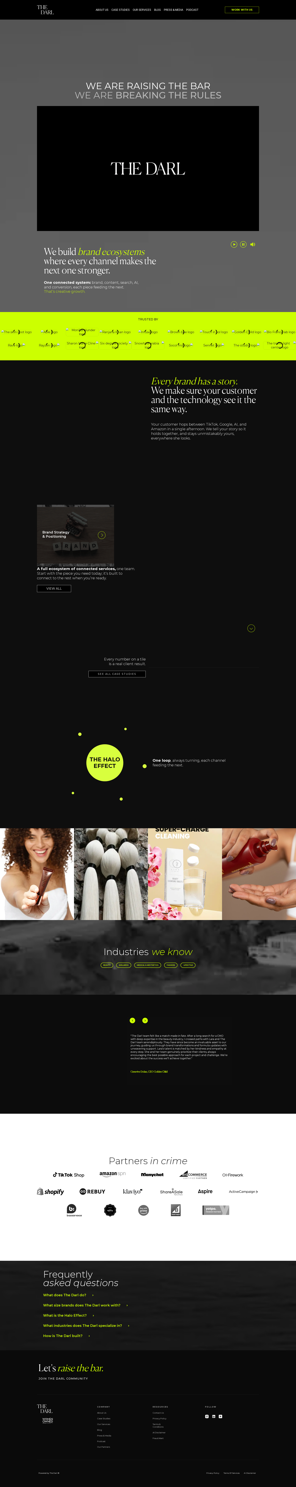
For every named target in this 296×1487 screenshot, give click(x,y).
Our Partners (103, 1447)
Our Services (142, 9)
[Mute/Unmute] (252, 244)
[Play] (234, 244)
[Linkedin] (213, 1416)
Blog (157, 9)
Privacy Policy (159, 1418)
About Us (102, 9)
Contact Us (158, 1413)
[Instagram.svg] (207, 1416)
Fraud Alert (158, 1438)
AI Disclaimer (159, 1432)
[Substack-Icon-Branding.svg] (220, 1416)
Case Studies (120, 9)
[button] (104, 762)
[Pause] (243, 244)
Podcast (192, 9)
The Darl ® (54, 1473)
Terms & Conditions (158, 1425)
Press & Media (173, 9)
